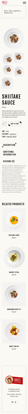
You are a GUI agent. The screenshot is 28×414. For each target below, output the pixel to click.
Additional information (9, 153)
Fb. (13, 402)
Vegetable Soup (14, 235)
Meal (14, 136)
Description (9, 145)
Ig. (15, 402)
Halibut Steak (14, 272)
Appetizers (13, 134)
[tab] (9, 145)
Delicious (9, 136)
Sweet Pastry (14, 346)
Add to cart (15, 124)
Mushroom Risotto (14, 309)
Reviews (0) (9, 161)
